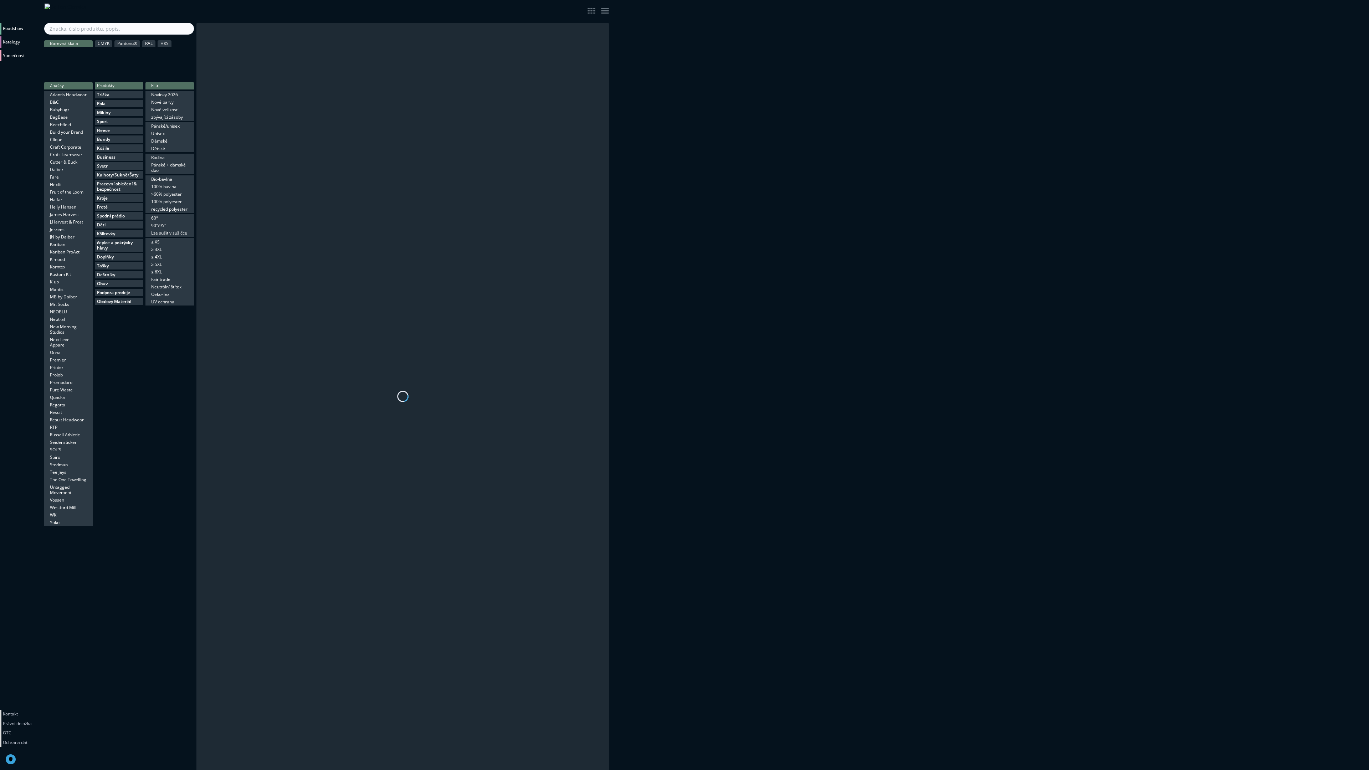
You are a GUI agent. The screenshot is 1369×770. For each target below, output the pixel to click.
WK (53, 515)
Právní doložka (17, 723)
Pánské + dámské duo (168, 167)
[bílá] (81, 54)
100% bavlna (163, 187)
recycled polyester (169, 209)
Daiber (56, 169)
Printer (56, 367)
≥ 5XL (156, 264)
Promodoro (61, 382)
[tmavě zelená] (141, 54)
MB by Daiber (63, 297)
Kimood (57, 259)
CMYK (103, 43)
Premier (58, 360)
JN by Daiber (62, 237)
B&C (54, 102)
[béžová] (96, 54)
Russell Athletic (65, 435)
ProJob (56, 375)
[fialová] (96, 69)
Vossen (57, 500)
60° (154, 218)
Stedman (59, 465)
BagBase (59, 117)
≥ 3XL (156, 249)
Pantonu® (127, 43)
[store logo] (119, 11)
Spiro (55, 457)
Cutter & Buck (63, 162)
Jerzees (57, 229)
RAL (149, 43)
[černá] (51, 54)
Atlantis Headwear (68, 95)
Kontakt (10, 714)
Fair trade (160, 279)
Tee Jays (58, 472)
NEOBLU (58, 312)
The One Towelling (68, 480)
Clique (56, 140)
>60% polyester (166, 194)
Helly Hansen (63, 207)
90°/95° (158, 225)
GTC (7, 733)
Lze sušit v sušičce (169, 233)
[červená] (51, 69)
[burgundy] (81, 69)
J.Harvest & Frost (66, 222)
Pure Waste (61, 390)
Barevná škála (64, 43)
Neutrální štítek (166, 287)
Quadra (57, 397)
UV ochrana (162, 302)
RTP (53, 427)
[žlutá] (172, 54)
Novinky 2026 (164, 95)
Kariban (57, 244)
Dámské (159, 141)
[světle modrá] (111, 69)
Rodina (158, 157)
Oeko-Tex (160, 294)
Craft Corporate (65, 147)
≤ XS (155, 242)
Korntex (57, 267)
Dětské (158, 148)
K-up (54, 282)
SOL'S (55, 450)
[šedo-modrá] (156, 69)
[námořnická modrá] (141, 69)
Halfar (56, 199)
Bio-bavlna (161, 179)
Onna (55, 352)
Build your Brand (66, 132)
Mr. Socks (59, 304)
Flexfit (56, 184)
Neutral (57, 319)
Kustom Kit (60, 274)
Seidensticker (63, 442)
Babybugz (60, 110)
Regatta (57, 405)
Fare (54, 177)
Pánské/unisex (165, 126)
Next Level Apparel (60, 342)
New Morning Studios (63, 329)
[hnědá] (111, 54)
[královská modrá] (126, 69)
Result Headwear (67, 420)
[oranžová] (187, 54)
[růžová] (66, 69)
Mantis (56, 289)
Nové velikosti (165, 110)
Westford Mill (63, 507)
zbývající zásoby (167, 117)
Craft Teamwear (66, 155)
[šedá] (66, 54)
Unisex (158, 133)
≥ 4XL (156, 257)
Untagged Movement (60, 490)
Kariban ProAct (65, 252)
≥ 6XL (156, 272)
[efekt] (187, 69)
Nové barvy (162, 102)
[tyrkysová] (172, 69)
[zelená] (156, 54)
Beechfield (60, 125)
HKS (164, 43)
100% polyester (166, 202)
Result (56, 412)
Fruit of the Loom (66, 192)
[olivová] (126, 54)
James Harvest (64, 214)
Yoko (55, 522)
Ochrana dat (15, 742)
